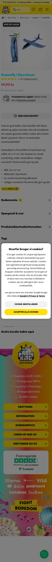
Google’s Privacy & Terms (32, 295)
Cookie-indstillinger (26, 304)
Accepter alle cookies (26, 312)
